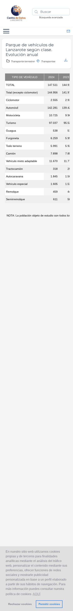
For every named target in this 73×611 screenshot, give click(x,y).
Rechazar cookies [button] (20, 604)
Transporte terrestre (22, 61)
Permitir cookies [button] (49, 604)
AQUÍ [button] (36, 594)
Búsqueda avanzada (51, 17)
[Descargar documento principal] (65, 60)
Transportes (47, 61)
